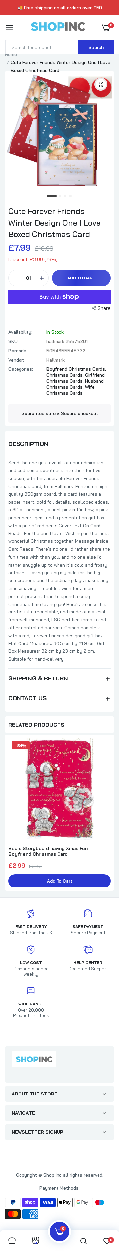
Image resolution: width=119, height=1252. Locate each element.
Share (104, 308)
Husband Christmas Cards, (75, 384)
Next (106, 813)
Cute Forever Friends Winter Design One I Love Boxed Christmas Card (54, 222)
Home (11, 54)
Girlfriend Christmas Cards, (75, 378)
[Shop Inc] (58, 28)
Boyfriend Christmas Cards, (76, 369)
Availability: (20, 332)
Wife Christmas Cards (70, 390)
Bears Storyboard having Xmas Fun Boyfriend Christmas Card (48, 851)
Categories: (20, 369)
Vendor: (16, 360)
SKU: (13, 341)
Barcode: (17, 351)
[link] (12, 1240)
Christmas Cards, (65, 375)
